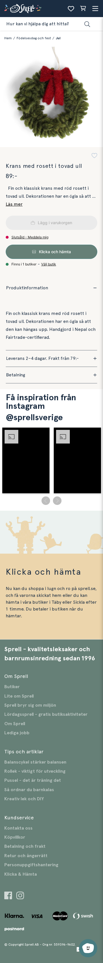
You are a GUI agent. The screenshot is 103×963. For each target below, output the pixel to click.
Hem (8, 38)
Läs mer (14, 204)
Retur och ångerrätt (25, 855)
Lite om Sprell (19, 696)
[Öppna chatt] (88, 948)
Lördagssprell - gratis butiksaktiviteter (46, 714)
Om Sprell (14, 723)
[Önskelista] (71, 8)
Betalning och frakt (24, 846)
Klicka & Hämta (20, 874)
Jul (58, 38)
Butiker (12, 686)
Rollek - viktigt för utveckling (35, 771)
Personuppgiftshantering (31, 865)
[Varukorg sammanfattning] (83, 8)
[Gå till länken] (8, 896)
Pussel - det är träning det (32, 780)
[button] (94, 156)
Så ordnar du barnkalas (29, 789)
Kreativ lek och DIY (24, 799)
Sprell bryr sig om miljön (30, 705)
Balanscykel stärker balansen (35, 762)
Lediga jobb (16, 733)
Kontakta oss (18, 828)
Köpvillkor (14, 837)
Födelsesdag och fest (34, 38)
